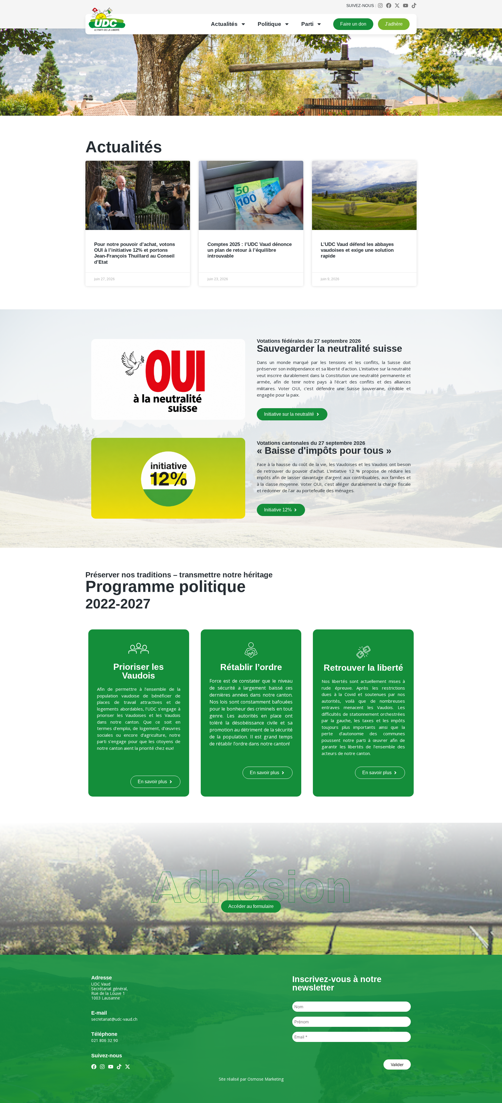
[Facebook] (388, 5)
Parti (307, 24)
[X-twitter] (397, 5)
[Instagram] (380, 5)
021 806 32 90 (104, 1040)
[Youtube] (405, 5)
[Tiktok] (414, 5)
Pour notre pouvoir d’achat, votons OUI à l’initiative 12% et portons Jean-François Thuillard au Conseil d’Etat (134, 253)
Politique (269, 24)
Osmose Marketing (266, 1079)
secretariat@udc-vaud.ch (114, 1019)
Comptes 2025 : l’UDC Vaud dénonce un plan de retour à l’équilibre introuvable (249, 250)
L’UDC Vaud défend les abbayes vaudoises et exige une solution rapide (357, 250)
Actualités (224, 24)
